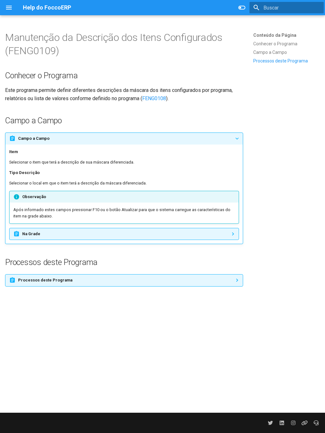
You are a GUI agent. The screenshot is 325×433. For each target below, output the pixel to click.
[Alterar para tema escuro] (241, 7)
